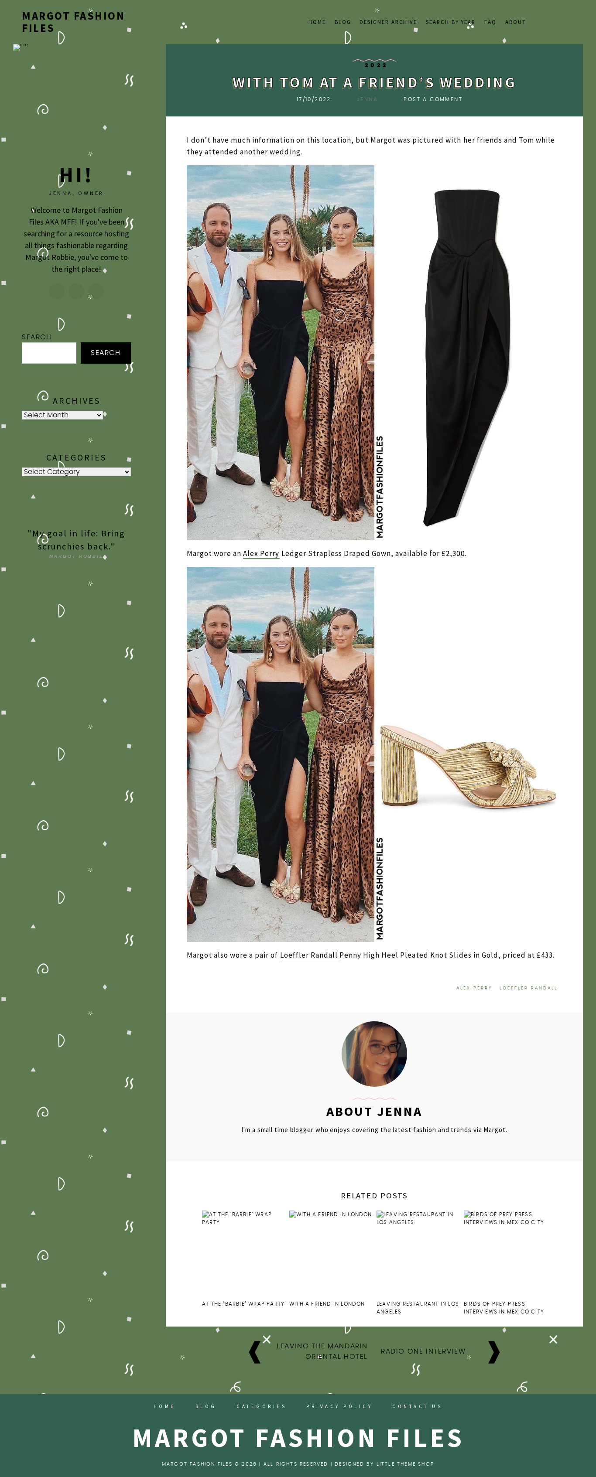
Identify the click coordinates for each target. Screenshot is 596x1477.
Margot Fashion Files (73, 22)
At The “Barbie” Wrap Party (243, 1303)
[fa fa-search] (570, 21)
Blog (343, 21)
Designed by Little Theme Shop (384, 1464)
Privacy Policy (339, 1406)
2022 (377, 65)
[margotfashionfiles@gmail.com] (76, 291)
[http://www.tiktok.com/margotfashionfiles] (96, 291)
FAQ (490, 21)
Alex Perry (261, 553)
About (515, 21)
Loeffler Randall (309, 955)
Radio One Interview (423, 1351)
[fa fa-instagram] (548, 21)
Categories (261, 1406)
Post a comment (433, 99)
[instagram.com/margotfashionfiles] (57, 291)
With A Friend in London (327, 1303)
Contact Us (417, 1406)
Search (37, 337)
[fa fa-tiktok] (537, 21)
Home (317, 21)
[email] (559, 21)
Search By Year (451, 21)
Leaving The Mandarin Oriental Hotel (322, 1351)
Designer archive (388, 21)
